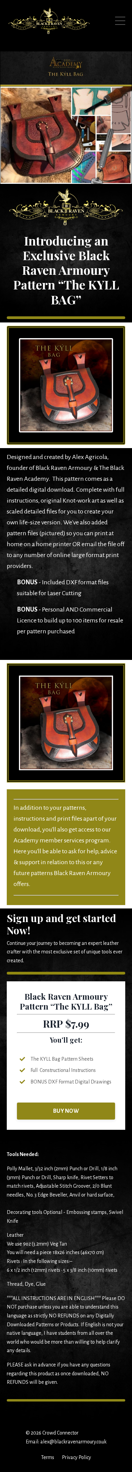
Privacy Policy (76, 1457)
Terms (47, 1457)
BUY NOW (66, 1111)
